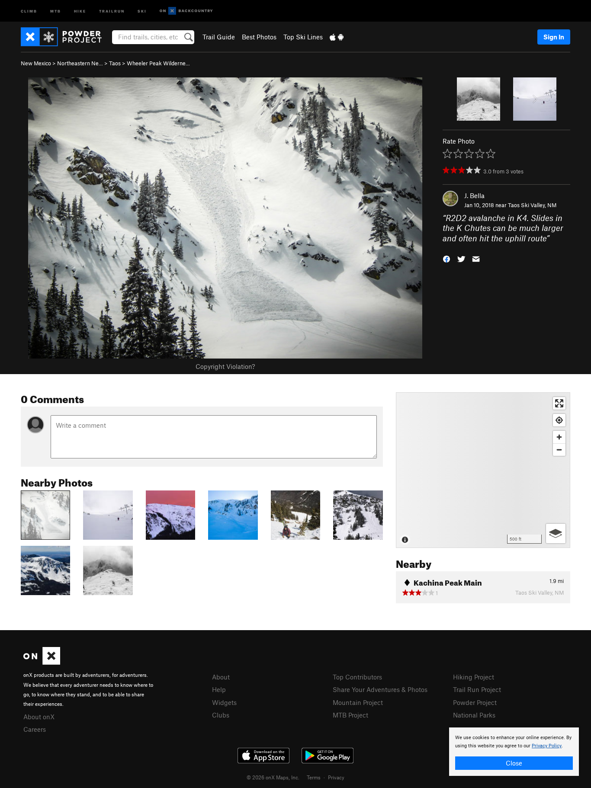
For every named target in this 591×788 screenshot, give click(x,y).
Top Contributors (357, 677)
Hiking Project (473, 677)
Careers (34, 729)
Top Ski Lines (303, 37)
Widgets (224, 702)
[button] (446, 258)
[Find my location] (559, 420)
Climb (29, 10)
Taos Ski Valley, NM (532, 205)
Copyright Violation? (225, 366)
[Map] (483, 470)
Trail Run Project (477, 689)
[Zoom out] (559, 449)
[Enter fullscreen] (559, 403)
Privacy (336, 777)
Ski (142, 10)
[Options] (555, 533)
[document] (514, 752)
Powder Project (475, 702)
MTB (55, 10)
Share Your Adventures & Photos (380, 689)
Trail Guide (218, 37)
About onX (39, 717)
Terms (314, 777)
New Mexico (36, 63)
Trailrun (112, 10)
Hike (80, 10)
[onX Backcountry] (186, 11)
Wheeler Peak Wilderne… (158, 63)
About (221, 677)
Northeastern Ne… (80, 63)
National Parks (474, 715)
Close (514, 763)
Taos (115, 63)
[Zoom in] (559, 437)
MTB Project (350, 715)
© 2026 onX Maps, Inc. (273, 777)
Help (219, 689)
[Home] (65, 36)
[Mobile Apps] (337, 37)
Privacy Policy (547, 746)
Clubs (220, 715)
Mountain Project (358, 702)
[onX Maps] (41, 662)
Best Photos (259, 37)
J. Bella (474, 195)
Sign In (553, 37)
